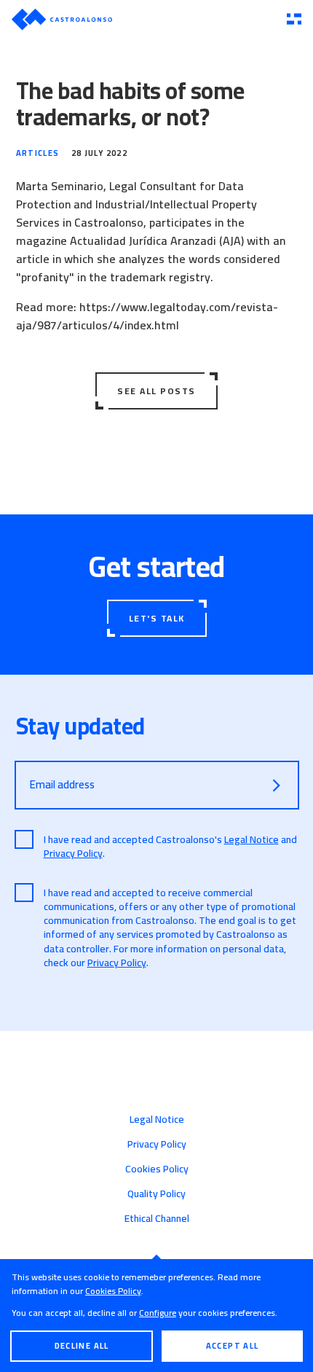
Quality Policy (156, 1193)
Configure (157, 1312)
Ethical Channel (156, 1218)
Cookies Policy (113, 1290)
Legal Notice (251, 839)
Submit (276, 785)
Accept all (232, 1345)
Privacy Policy (73, 853)
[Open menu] (294, 19)
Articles (38, 153)
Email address (62, 784)
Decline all (82, 1345)
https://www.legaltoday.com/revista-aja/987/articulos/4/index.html (147, 316)
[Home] (143, 19)
